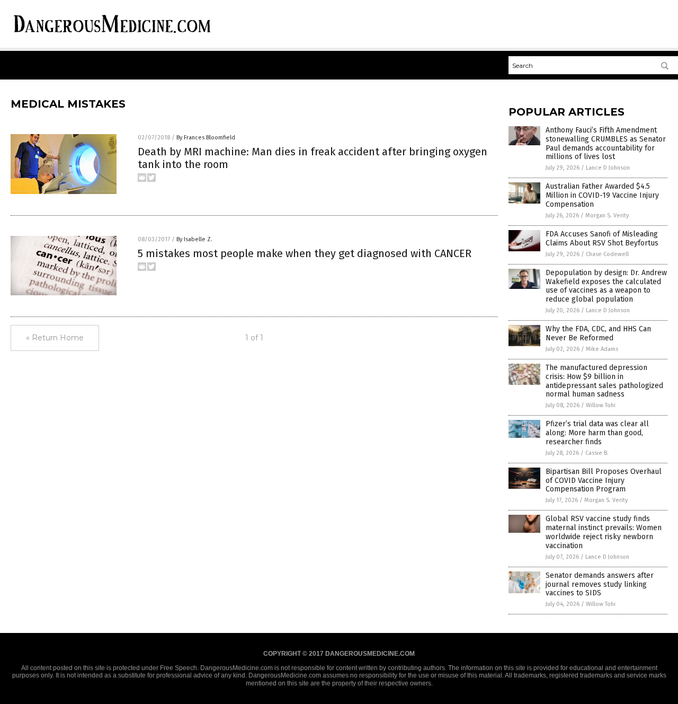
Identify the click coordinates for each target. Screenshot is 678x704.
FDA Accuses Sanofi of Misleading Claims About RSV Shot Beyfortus (602, 239)
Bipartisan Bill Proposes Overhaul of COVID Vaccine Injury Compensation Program (604, 480)
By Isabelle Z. (194, 239)
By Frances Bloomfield (205, 137)
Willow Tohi (600, 405)
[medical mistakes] (112, 34)
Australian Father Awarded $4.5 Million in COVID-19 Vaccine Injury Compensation (602, 195)
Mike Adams (602, 349)
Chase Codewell (607, 254)
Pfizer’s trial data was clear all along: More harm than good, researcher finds (597, 432)
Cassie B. (597, 453)
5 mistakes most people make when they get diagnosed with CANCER (304, 253)
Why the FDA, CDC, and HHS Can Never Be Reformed (598, 333)
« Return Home (55, 337)
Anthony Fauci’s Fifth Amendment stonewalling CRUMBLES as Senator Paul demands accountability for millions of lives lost (606, 143)
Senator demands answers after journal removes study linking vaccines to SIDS (600, 584)
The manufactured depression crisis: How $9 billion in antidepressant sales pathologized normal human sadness (604, 381)
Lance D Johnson (608, 167)
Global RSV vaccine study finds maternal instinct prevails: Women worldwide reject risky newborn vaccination (604, 532)
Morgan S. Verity (607, 215)
